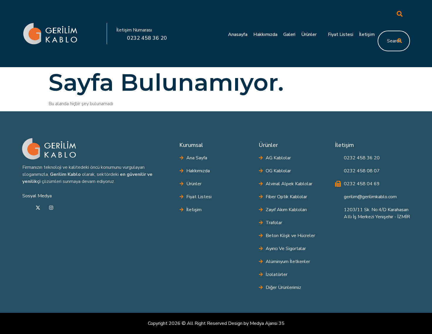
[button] (388, 15)
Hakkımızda (265, 34)
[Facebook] (24, 208)
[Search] (399, 41)
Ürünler (309, 34)
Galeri (289, 34)
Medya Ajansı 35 (267, 323)
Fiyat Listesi (340, 34)
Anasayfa (237, 34)
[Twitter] (38, 208)
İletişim (367, 34)
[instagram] (51, 208)
